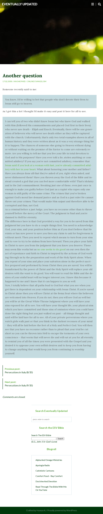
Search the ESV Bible (41, 435)
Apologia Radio (43, 465)
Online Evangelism (36, 81)
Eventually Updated (19, 4)
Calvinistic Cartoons (45, 470)
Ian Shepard (19, 81)
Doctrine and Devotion (46, 481)
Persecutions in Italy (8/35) (19, 370)
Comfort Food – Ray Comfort (49, 476)
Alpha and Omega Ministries (49, 460)
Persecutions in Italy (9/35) (19, 384)
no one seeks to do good (51, 249)
